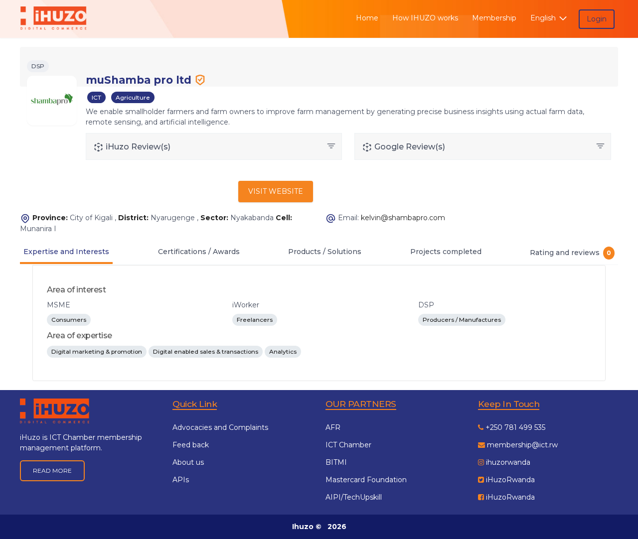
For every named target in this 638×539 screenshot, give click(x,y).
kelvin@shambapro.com (403, 217)
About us (188, 462)
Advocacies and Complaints (220, 427)
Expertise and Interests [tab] (66, 251)
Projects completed (445, 251)
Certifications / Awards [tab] (199, 251)
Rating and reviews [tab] (570, 252)
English (544, 17)
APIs (180, 479)
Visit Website (275, 191)
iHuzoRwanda (509, 479)
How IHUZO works (425, 17)
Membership (494, 17)
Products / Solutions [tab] (324, 251)
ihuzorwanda (507, 462)
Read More (52, 470)
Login (597, 18)
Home (367, 17)
